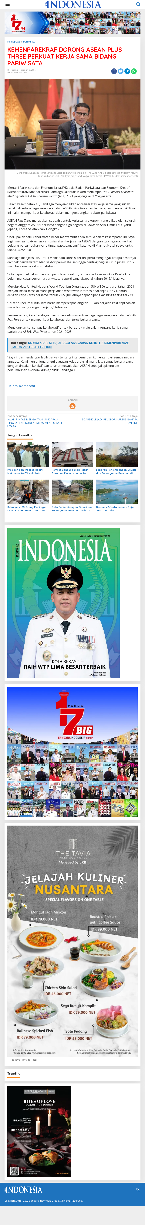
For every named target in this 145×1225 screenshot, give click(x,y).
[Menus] (8, 4)
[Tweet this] (120, 71)
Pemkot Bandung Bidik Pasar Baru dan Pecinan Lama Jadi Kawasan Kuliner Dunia (70, 471)
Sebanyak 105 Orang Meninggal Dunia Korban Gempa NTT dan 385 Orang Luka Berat (27, 508)
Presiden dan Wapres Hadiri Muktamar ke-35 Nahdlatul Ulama (24, 471)
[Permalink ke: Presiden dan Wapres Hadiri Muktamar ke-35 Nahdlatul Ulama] (28, 454)
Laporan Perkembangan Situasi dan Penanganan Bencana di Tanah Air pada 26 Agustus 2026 (116, 471)
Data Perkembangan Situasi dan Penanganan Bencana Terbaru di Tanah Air (72, 508)
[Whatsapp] (134, 71)
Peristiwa (23, 72)
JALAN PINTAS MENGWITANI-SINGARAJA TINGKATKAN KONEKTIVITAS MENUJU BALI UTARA (34, 421)
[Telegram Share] (127, 71)
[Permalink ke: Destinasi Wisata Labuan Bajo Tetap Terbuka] (117, 491)
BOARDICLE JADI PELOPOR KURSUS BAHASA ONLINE (110, 419)
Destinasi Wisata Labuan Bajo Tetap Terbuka (115, 508)
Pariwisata (12, 72)
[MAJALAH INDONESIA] (73, 4)
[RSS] (72, 406)
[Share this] (114, 71)
